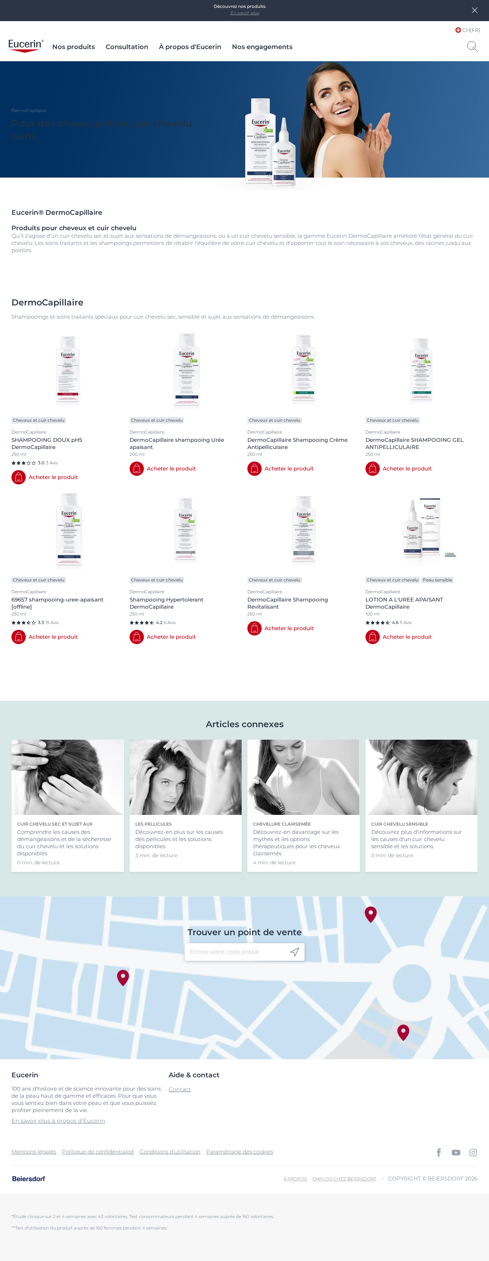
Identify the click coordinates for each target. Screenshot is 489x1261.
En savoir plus (244, 12)
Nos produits (73, 47)
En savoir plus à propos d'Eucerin (58, 1120)
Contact (180, 1089)
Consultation (127, 47)
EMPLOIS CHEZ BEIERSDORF (345, 1179)
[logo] (26, 47)
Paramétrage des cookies (239, 1151)
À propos (295, 1179)
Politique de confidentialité (98, 1151)
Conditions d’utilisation (170, 1151)
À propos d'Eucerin (190, 47)
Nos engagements (262, 47)
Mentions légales (33, 1151)
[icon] (294, 952)
